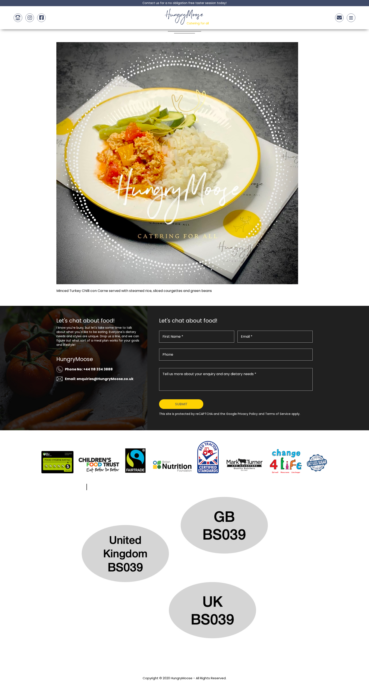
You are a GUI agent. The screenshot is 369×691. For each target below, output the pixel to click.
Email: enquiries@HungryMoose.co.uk (99, 378)
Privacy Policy (184, 684)
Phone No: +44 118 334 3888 (89, 369)
